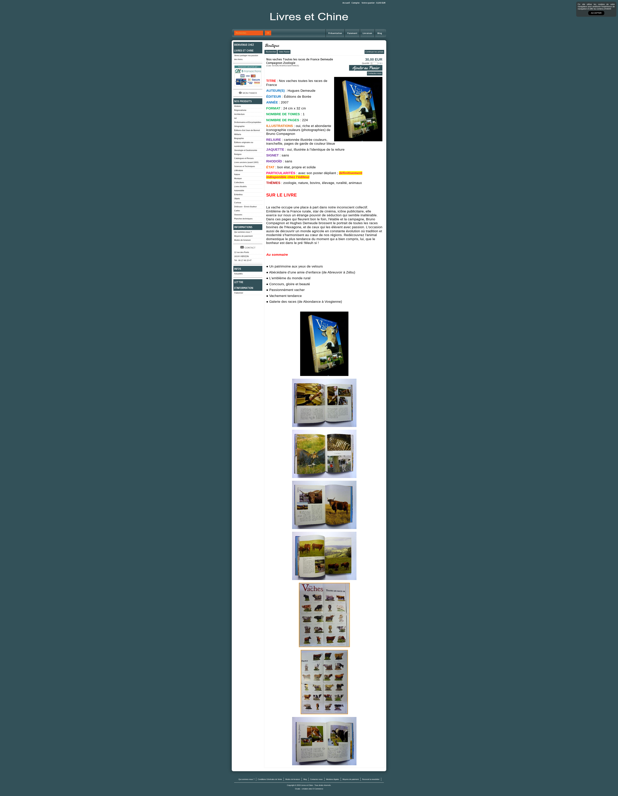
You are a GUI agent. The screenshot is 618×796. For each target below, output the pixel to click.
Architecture (239, 114)
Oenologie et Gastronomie (245, 150)
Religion (238, 154)
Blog (379, 33)
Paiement (352, 33)
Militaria (237, 134)
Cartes (237, 211)
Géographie (239, 126)
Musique (238, 178)
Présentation (335, 33)
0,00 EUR (380, 2)
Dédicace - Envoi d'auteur (245, 207)
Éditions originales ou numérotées (243, 144)
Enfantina (238, 194)
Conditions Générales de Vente (270, 779)
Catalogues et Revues (244, 158)
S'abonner (238, 293)
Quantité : (366, 63)
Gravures (238, 215)
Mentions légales (332, 779)
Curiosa (237, 202)
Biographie (239, 138)
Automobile (239, 190)
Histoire (237, 106)
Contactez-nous (316, 779)
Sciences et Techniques (244, 166)
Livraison (367, 33)
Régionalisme (240, 110)
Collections (239, 182)
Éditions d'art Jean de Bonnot (247, 130)
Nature (237, 174)
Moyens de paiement (243, 236)
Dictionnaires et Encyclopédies (247, 122)
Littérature (238, 170)
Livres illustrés (240, 186)
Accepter (596, 13)
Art (235, 118)
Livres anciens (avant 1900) (246, 162)
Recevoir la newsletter (370, 779)
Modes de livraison (242, 240)
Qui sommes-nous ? (243, 232)
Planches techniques (243, 219)
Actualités (238, 274)
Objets (237, 198)
